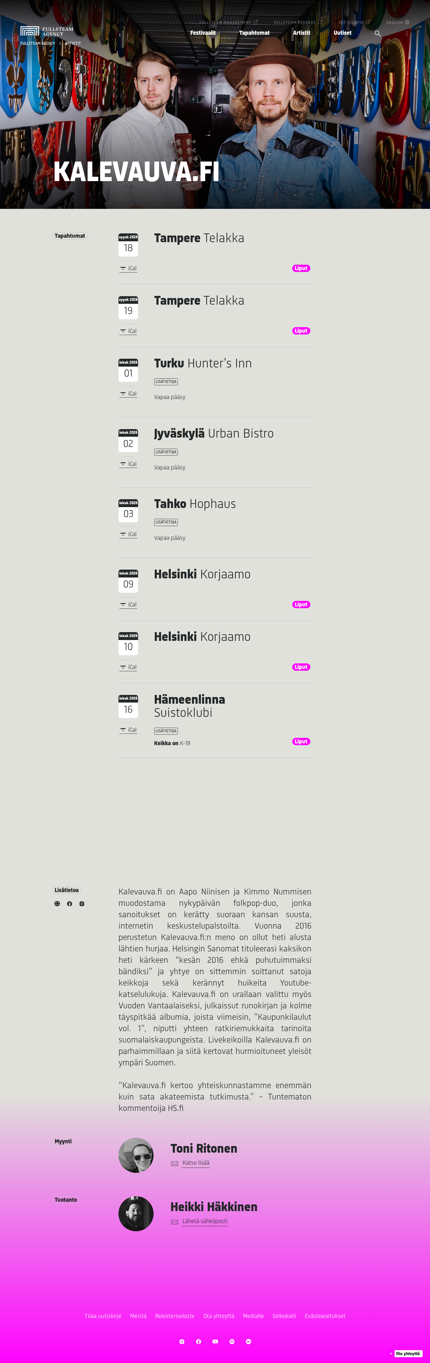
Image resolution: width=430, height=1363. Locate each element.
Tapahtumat (254, 33)
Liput (301, 269)
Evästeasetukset (325, 1316)
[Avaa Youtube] (215, 1341)
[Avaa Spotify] (232, 1341)
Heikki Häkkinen (214, 1207)
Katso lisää (196, 1163)
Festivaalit (203, 33)
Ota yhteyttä (218, 1316)
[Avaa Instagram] (182, 1341)
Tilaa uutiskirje (103, 1316)
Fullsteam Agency (38, 43)
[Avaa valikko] (407, 34)
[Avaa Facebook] (198, 1341)
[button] (405, 1353)
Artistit (301, 33)
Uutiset (343, 33)
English (394, 23)
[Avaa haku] (378, 34)
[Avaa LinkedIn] (248, 1341)
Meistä (138, 1316)
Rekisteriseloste (175, 1316)
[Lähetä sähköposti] (174, 1164)
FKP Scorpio (351, 23)
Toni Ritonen (204, 1149)
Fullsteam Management (225, 23)
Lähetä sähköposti (205, 1221)
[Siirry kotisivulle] (46, 31)
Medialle (253, 1316)
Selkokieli (284, 1316)
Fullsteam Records (295, 23)
